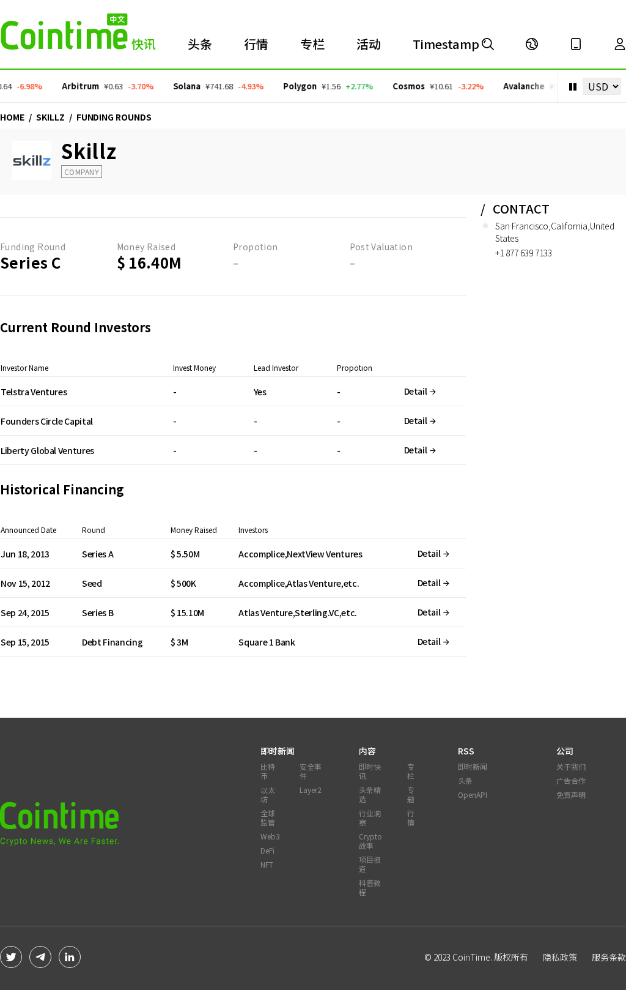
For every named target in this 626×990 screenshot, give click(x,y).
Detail (416, 391)
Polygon (294, 86)
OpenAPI (472, 794)
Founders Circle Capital (47, 421)
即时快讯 (370, 771)
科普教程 (370, 887)
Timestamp (446, 44)
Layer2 (311, 789)
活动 (368, 44)
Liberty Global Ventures (47, 450)
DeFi (267, 850)
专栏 (312, 44)
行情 (256, 44)
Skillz (50, 117)
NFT (266, 864)
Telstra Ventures (34, 391)
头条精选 (370, 794)
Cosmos (403, 86)
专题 (410, 794)
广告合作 (571, 780)
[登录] (620, 44)
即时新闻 (472, 766)
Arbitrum (75, 86)
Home (12, 117)
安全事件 (311, 771)
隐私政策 (560, 957)
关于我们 (571, 766)
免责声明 (571, 794)
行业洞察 (370, 817)
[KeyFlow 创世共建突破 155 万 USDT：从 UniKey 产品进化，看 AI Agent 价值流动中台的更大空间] (488, 44)
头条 (200, 44)
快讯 (143, 44)
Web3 (270, 836)
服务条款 (609, 957)
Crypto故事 (370, 840)
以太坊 (267, 794)
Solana (181, 86)
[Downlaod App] (576, 44)
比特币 (267, 771)
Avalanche (518, 86)
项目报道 (370, 864)
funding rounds (114, 117)
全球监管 (267, 817)
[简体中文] (532, 44)
